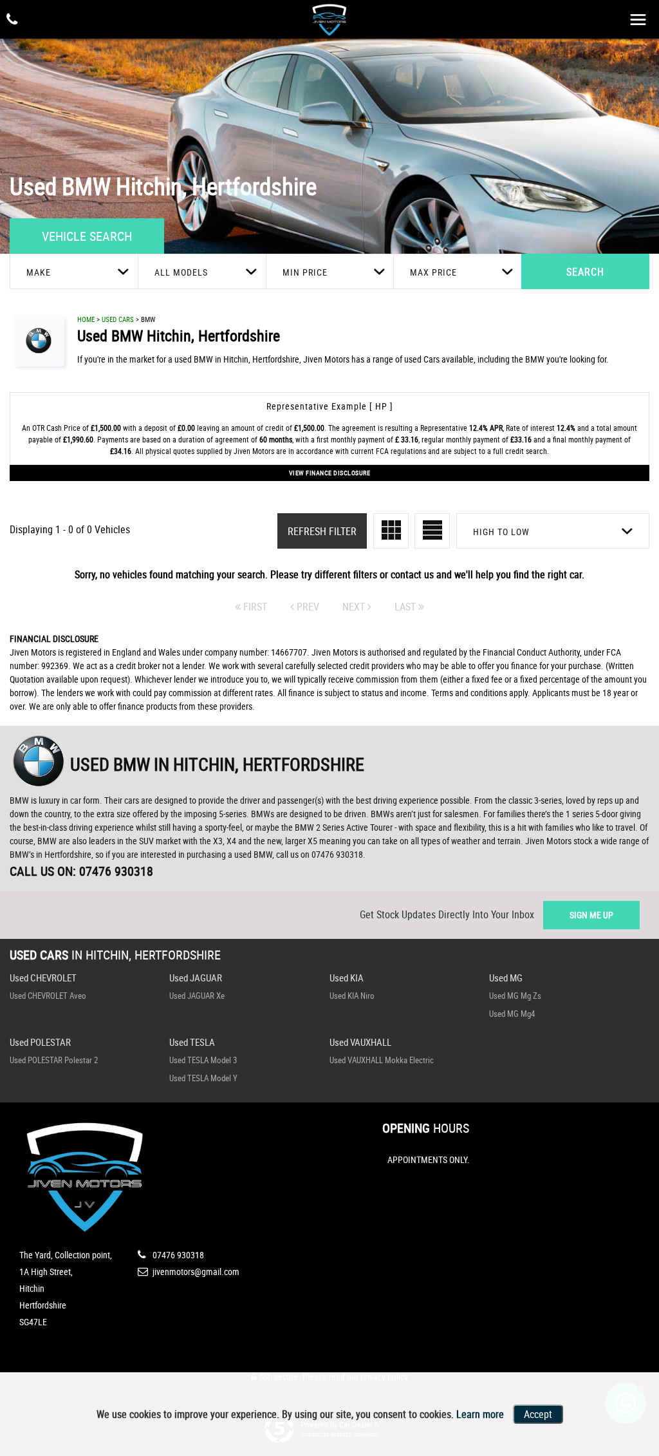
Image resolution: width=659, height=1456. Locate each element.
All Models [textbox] (181, 272)
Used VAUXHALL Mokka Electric (382, 1060)
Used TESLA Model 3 (203, 1060)
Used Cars (118, 319)
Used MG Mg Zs (515, 995)
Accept (538, 1414)
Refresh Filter (322, 531)
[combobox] (74, 271)
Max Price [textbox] (433, 272)
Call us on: (81, 871)
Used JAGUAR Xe (197, 995)
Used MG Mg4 (512, 1013)
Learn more (480, 1414)
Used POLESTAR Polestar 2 (54, 1060)
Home (86, 319)
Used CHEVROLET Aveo (48, 995)
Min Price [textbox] (305, 272)
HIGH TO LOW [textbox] (501, 531)
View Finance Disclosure (330, 472)
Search (585, 272)
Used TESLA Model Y (203, 1078)
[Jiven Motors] (329, 19)
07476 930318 (177, 1255)
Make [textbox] (38, 272)
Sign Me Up (591, 915)
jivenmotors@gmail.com (195, 1271)
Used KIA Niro (352, 995)
